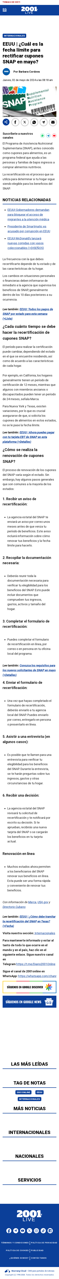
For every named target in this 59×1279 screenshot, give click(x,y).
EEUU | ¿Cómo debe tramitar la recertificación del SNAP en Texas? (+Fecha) (29, 921)
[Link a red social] (8, 1230)
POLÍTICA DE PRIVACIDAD (44, 1243)
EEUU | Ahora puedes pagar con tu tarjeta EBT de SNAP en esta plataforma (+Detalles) (28, 436)
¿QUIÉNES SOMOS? (19, 1258)
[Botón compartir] (6, 122)
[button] (15, 122)
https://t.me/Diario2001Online (35, 964)
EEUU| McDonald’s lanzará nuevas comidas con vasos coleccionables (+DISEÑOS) (26, 243)
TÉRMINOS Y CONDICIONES (15, 1243)
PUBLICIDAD (37, 1250)
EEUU (39, 1092)
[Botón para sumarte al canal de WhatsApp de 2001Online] (42, 136)
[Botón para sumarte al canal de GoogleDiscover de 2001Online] (29, 987)
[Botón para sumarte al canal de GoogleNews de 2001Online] (29, 1002)
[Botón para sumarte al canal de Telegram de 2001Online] (48, 136)
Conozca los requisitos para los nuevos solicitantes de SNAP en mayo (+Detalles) (29, 670)
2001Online (23, 1092)
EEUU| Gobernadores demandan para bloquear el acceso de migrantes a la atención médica (28, 214)
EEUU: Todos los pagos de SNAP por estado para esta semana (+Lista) (28, 313)
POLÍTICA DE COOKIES (17, 1250)
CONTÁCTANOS (39, 1258)
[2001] (29, 10)
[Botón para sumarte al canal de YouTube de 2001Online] (54, 136)
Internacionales (14, 35)
